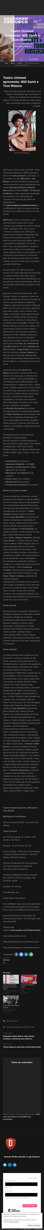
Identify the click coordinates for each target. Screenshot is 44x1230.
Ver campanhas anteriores (13, 1201)
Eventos (20, 63)
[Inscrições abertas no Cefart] (29, 979)
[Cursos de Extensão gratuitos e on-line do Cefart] (11, 979)
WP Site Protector (26, 1229)
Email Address (10, 1180)
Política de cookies (14, 1221)
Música (13, 63)
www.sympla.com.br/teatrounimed (21, 205)
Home (6, 63)
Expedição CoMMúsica (23, 46)
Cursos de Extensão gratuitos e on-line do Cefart (10, 987)
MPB (25, 1027)
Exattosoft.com (38, 1229)
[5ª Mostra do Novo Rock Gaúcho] (11, 1000)
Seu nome (9, 1191)
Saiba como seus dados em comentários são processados (21, 1116)
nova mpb (30, 1027)
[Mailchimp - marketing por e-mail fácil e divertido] (14, 1212)
